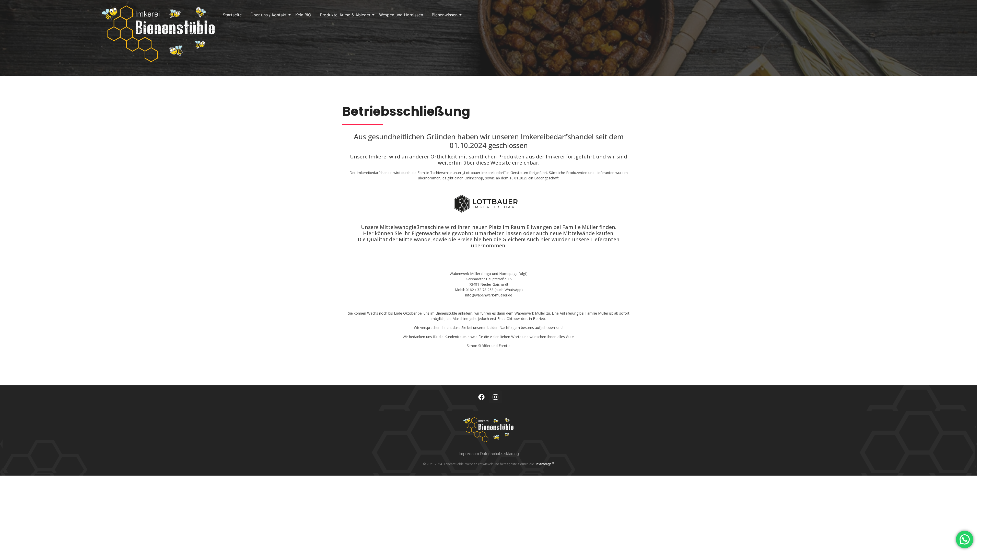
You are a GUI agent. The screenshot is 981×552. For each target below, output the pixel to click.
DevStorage (544, 464)
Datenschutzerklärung (499, 453)
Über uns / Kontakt (268, 14)
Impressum (469, 453)
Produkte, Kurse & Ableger (345, 14)
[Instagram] (495, 396)
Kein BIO (303, 14)
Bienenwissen (445, 14)
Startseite (232, 14)
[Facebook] (481, 396)
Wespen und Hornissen (401, 14)
